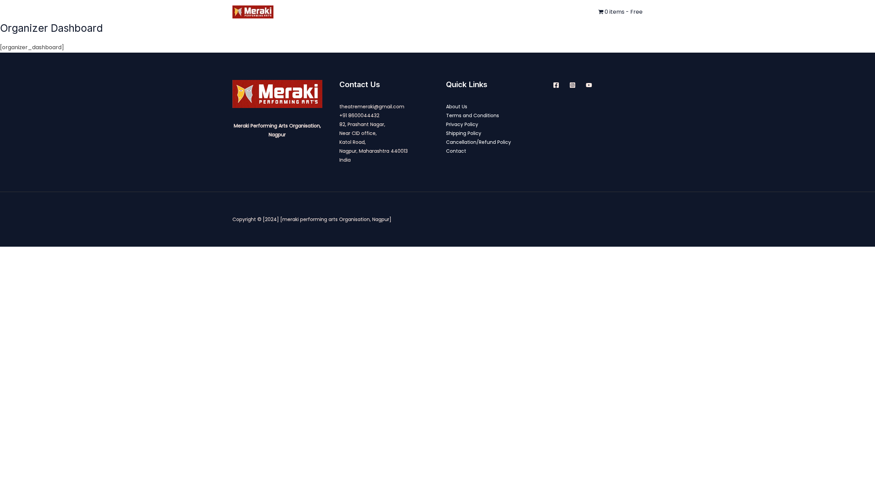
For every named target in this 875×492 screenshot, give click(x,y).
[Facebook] (556, 85)
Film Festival (506, 12)
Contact (581, 12)
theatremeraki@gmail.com (371, 106)
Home (320, 12)
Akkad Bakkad (394, 12)
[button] (526, 12)
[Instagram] (572, 85)
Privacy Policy (462, 124)
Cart (546, 12)
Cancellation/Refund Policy (478, 142)
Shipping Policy (463, 133)
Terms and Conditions (472, 115)
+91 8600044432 (359, 115)
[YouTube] (589, 85)
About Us (351, 12)
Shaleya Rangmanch (451, 12)
